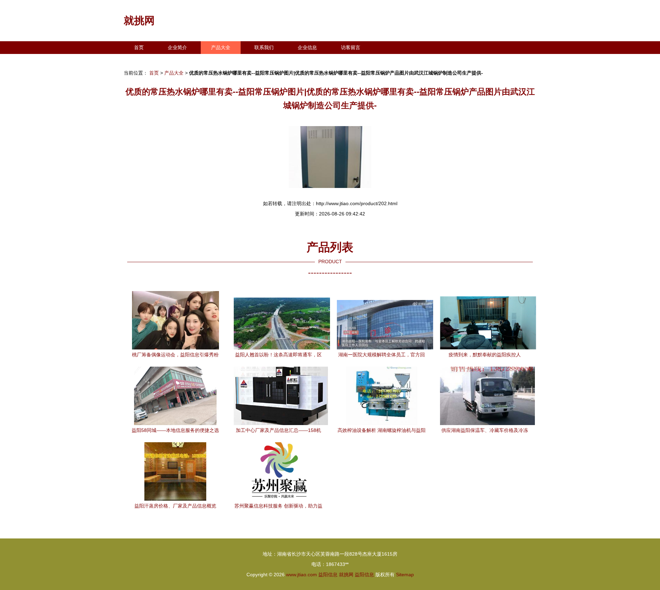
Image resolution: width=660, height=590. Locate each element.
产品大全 (220, 47)
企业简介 (177, 47)
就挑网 (139, 20)
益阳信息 (328, 574)
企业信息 (307, 47)
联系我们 (264, 47)
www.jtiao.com (301, 574)
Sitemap (405, 574)
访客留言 (350, 47)
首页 (139, 47)
